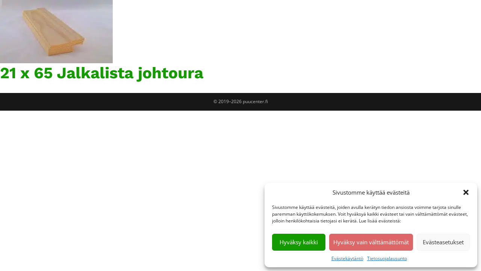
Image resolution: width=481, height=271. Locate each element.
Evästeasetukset (443, 242)
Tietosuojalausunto (387, 258)
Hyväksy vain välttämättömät (371, 242)
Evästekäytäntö (347, 258)
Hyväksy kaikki (299, 242)
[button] (466, 192)
